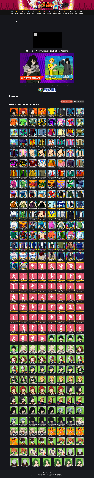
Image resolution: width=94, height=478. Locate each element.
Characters (22, 13)
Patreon (39, 474)
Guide (59, 13)
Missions (39, 13)
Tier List (65, 13)
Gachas (28, 13)
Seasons (55, 13)
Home (12, 13)
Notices (16, 13)
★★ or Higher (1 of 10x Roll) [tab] (79, 101)
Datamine (70, 13)
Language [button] (81, 13)
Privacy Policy (35, 474)
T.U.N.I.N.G (49, 13)
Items (44, 13)
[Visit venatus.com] (59, 46)
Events (33, 13)
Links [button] (76, 13)
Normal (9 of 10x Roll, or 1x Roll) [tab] (66, 101)
